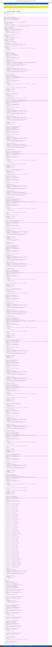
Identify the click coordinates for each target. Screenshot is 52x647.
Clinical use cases (34, 3)
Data (10, 3)
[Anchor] (20, 11)
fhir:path (7, 53)
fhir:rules (7, 98)
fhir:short (7, 99)
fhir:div (6, 25)
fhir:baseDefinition (7, 43)
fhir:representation (8, 152)
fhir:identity (7, 36)
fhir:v (8, 23)
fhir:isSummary (8, 89)
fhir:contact (6, 30)
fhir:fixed (7, 213)
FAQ (15, 3)
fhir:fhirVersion (6, 35)
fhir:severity (8, 61)
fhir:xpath (7, 63)
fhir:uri (6, 37)
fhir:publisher (6, 29)
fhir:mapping (7, 123)
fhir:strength (8, 238)
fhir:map (7, 91)
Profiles (28, 3)
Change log (21, 3)
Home (4, 3)
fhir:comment (7, 435)
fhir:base (7, 56)
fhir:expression (8, 117)
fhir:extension (7, 47)
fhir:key (7, 67)
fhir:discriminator (9, 95)
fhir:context (6, 40)
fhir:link (8, 65)
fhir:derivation (6, 46)
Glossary (13, 3)
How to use (7, 3)
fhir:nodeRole (6, 22)
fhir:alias (7, 101)
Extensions (25, 3)
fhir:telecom (7, 31)
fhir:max (7, 58)
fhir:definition (8, 54)
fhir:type (7, 82)
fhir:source (8, 70)
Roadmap (18, 3)
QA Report (11, 646)
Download (6, 15)
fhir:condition (8, 59)
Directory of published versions (37, 7)
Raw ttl (4, 15)
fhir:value (8, 84)
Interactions (38, 3)
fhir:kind (5, 39)
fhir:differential (6, 580)
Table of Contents (7, 646)
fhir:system (7, 32)
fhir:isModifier (8, 73)
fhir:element (7, 581)
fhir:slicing (7, 94)
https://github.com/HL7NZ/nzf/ (24, 7)
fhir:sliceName (8, 127)
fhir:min (7, 57)
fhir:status (6, 24)
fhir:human (7, 68)
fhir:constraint (8, 60)
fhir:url (5, 26)
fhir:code (7, 87)
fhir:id (5, 23)
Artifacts (30, 3)
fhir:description (8, 407)
